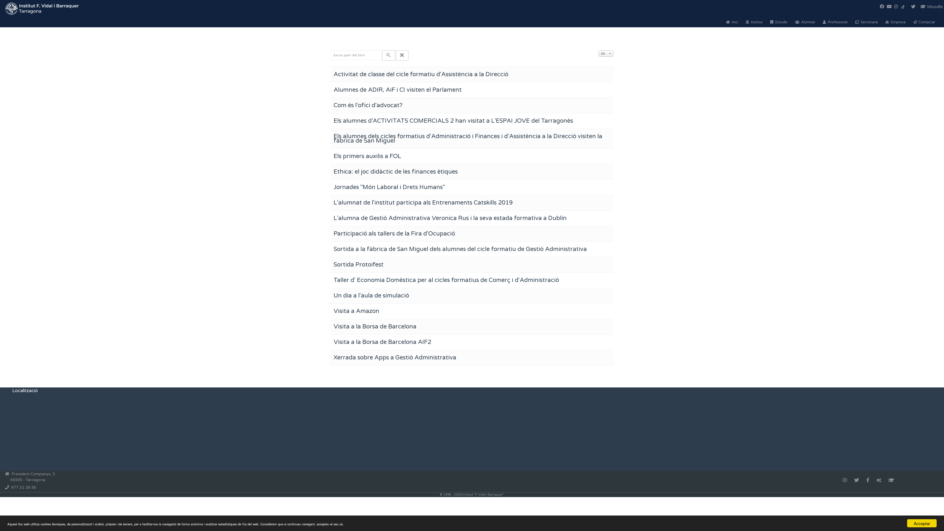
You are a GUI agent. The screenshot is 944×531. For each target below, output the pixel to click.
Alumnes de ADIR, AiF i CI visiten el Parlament (398, 89)
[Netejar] (402, 55)
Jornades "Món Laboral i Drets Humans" (389, 187)
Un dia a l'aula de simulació (371, 295)
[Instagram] (844, 480)
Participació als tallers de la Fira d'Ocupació (394, 233)
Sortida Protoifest (359, 264)
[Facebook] (868, 480)
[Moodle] (891, 480)
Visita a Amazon (356, 311)
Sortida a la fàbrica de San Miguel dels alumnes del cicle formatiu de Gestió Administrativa (460, 249)
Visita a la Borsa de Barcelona (375, 326)
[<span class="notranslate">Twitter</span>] (856, 480)
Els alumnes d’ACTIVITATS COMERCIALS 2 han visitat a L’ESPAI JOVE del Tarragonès (453, 120)
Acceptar (922, 523)
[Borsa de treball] (879, 480)
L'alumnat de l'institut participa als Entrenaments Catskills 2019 (423, 202)
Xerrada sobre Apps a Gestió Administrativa (395, 357)
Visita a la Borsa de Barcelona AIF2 (382, 342)
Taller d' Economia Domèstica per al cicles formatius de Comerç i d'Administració (446, 280)
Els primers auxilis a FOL (367, 156)
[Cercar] (388, 55)
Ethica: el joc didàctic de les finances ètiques (396, 171)
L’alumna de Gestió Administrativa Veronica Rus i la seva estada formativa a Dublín (450, 218)
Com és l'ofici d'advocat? (368, 105)
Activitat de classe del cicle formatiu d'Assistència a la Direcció (421, 74)
